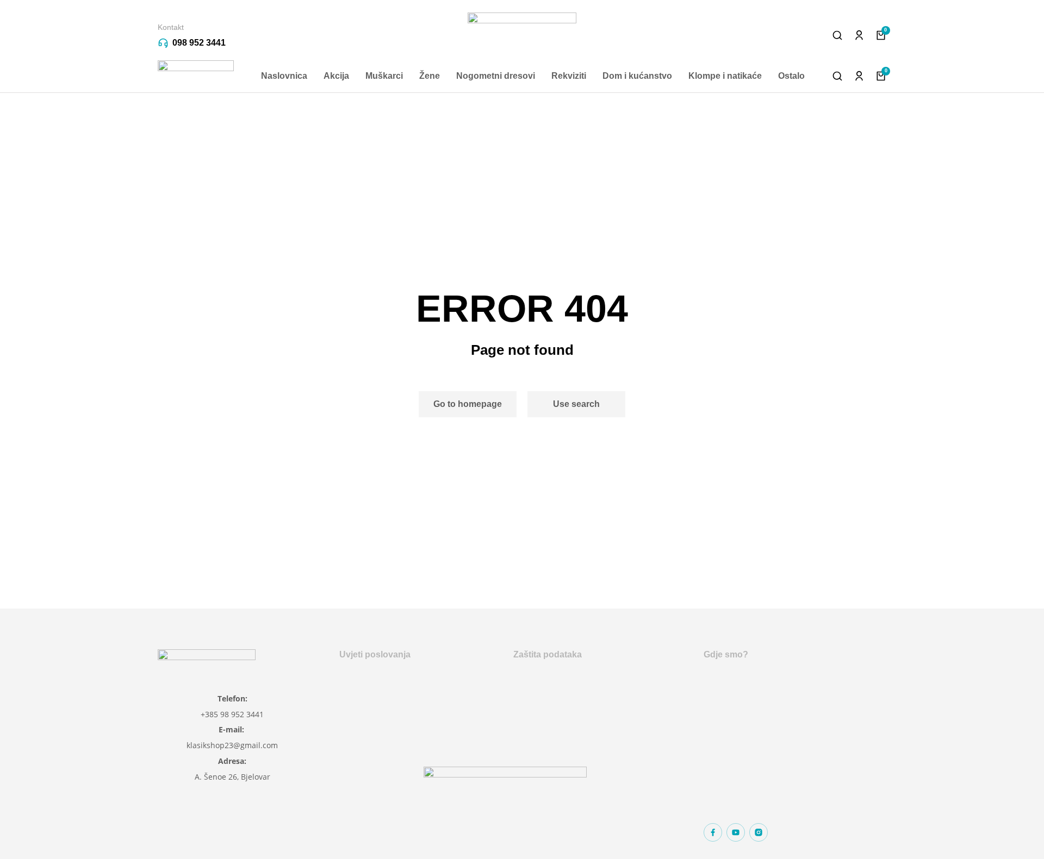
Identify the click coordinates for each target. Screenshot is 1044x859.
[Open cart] (880, 35)
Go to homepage (467, 404)
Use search (576, 404)
